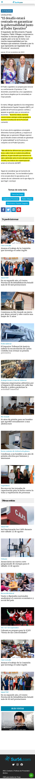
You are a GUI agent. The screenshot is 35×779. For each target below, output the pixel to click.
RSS (4, 771)
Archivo (5, 773)
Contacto (10, 771)
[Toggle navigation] (2, 2)
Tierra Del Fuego (17, 194)
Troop (19, 777)
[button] (3, 721)
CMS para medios (8, 777)
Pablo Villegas (27, 199)
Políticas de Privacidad (21, 771)
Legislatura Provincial (10, 199)
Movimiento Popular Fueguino (17, 203)
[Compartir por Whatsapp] (31, 775)
